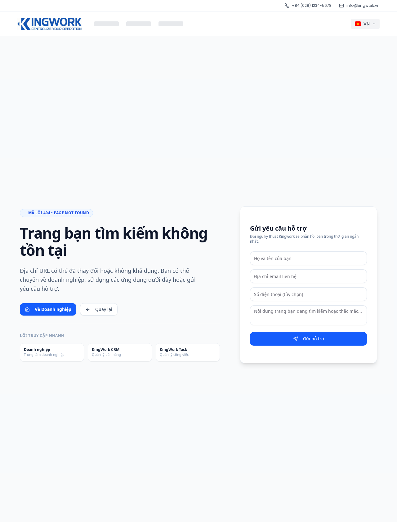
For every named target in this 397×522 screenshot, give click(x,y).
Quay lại (103, 309)
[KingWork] (49, 24)
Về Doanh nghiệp (53, 309)
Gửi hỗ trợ (313, 339)
